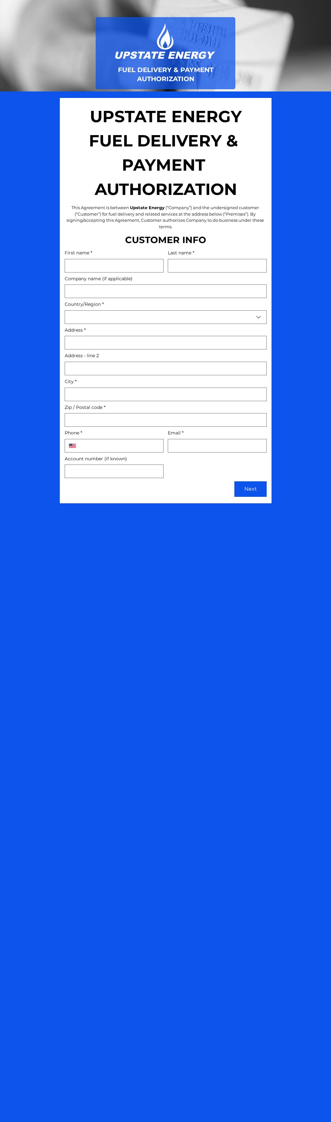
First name (78, 253)
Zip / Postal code (85, 407)
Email (176, 433)
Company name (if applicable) (99, 279)
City (71, 381)
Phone (73, 433)
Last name (181, 253)
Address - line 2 (82, 355)
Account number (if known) (96, 459)
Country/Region (84, 304)
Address (75, 330)
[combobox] (165, 317)
